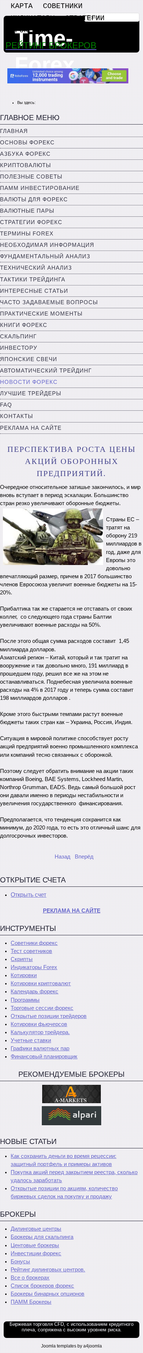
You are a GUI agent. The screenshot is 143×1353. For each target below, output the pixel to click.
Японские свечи (28, 359)
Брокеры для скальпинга (42, 1237)
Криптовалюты (25, 165)
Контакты (16, 416)
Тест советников (31, 951)
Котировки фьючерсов (39, 1024)
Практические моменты (41, 314)
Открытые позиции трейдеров (49, 1016)
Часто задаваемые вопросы (49, 302)
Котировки (24, 975)
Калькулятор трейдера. (40, 1032)
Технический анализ (36, 268)
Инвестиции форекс (36, 1253)
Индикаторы (33, 18)
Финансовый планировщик (44, 1056)
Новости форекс (29, 382)
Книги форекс (23, 325)
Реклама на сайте (31, 428)
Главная (14, 131)
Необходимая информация (47, 245)
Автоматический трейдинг (46, 371)
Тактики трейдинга (32, 280)
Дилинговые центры (36, 1229)
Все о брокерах (30, 1278)
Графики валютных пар (40, 1048)
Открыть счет (28, 895)
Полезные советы (31, 177)
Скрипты (22, 959)
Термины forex (27, 234)
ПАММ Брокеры (31, 1302)
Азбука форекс (25, 154)
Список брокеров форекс (42, 1286)
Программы (25, 1000)
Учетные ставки (31, 1040)
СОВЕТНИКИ (62, 6)
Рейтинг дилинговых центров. (48, 1270)
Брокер (24, 30)
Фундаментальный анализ (45, 256)
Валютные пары (27, 211)
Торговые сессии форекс (42, 1008)
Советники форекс (34, 943)
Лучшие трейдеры (30, 393)
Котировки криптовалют (41, 983)
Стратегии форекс (31, 222)
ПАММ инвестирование (40, 188)
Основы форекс (27, 142)
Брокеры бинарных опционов (47, 1294)
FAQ (6, 405)
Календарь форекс (34, 991)
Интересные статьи (34, 291)
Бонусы (20, 1261)
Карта (22, 6)
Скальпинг (18, 336)
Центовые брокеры (35, 1245)
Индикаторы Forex (34, 967)
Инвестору (18, 348)
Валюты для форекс (34, 199)
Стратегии (84, 18)
